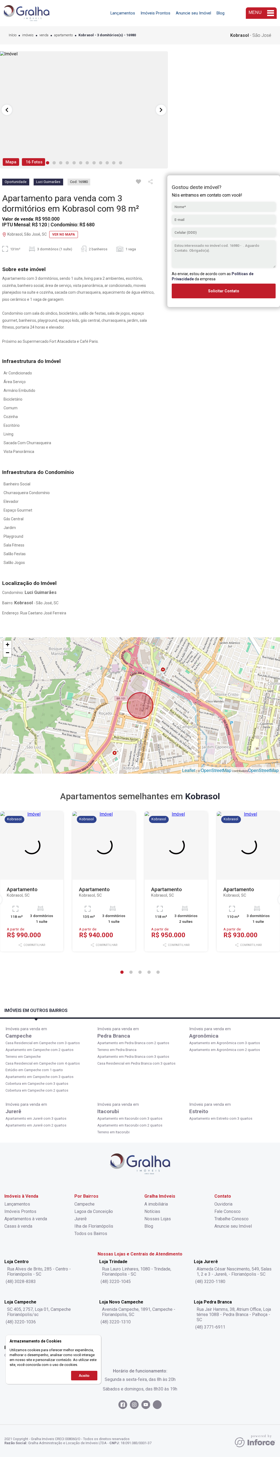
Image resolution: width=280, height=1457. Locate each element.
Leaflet (188, 770)
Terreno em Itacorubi (113, 1132)
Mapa (10, 162)
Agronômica (203, 1036)
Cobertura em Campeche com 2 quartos (36, 1090)
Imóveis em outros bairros (36, 1010)
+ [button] (7, 644)
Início (12, 35)
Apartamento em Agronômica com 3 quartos (224, 1043)
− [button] (7, 652)
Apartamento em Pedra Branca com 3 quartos (133, 1057)
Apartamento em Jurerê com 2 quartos (35, 1125)
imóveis (28, 35)
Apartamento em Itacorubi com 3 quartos (129, 1118)
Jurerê (13, 1111)
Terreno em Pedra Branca (116, 1050)
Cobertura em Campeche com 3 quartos (36, 1084)
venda (43, 35)
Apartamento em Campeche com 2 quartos (39, 1050)
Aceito (84, 1376)
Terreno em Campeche (23, 1057)
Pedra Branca (113, 1036)
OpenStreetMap (216, 770)
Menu (255, 12)
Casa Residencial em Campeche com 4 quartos (42, 1063)
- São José (250, 35)
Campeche (18, 1036)
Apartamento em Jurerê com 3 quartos (35, 1118)
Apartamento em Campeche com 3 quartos (39, 1077)
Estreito (198, 1111)
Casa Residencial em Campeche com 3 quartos (42, 1043)
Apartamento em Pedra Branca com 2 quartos (133, 1043)
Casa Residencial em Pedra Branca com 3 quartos (136, 1063)
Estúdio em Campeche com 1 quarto (34, 1070)
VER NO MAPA (63, 234)
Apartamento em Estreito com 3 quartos (220, 1118)
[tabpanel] (84, 110)
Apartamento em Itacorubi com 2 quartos (129, 1125)
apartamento (63, 35)
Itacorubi (108, 1111)
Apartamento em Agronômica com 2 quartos (224, 1050)
